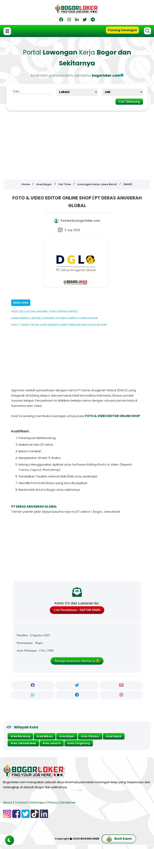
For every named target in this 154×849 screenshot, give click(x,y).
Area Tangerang (78, 743)
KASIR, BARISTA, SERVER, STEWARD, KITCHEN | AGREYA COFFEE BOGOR (54, 318)
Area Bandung (20, 736)
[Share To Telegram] (77, 695)
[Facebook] (61, 20)
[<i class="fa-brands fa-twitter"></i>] (85, 20)
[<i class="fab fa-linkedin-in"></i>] (77, 20)
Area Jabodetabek (23, 743)
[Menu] (7, 31)
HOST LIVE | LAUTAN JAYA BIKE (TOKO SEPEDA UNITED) (44, 311)
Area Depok (114, 736)
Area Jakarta (52, 743)
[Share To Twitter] (77, 685)
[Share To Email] (121, 685)
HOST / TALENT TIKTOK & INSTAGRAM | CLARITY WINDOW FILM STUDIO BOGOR (59, 325)
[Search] (147, 30)
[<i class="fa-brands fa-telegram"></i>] (93, 20)
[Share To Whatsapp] (33, 695)
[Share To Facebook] (33, 685)
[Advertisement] (77, 142)
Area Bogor (66, 736)
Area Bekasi (45, 736)
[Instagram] (69, 20)
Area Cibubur (90, 736)
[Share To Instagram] (121, 695)
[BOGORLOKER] (77, 12)
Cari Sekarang (129, 101)
